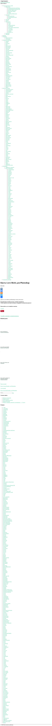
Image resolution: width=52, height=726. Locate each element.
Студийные (8, 79)
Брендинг (5, 444)
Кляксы (7, 112)
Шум (7, 162)
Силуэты (10, 249)
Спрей (7, 147)
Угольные (10, 265)
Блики (9, 175)
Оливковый (5, 596)
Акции (7, 20)
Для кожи (8, 53)
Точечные (8, 153)
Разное (4, 628)
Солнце (9, 254)
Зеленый (5, 501)
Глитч (7, 100)
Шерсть (9, 276)
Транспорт (5, 683)
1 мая (9, 24)
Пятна (9, 241)
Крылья (9, 214)
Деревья (10, 193)
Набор (9, 12)
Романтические (9, 75)
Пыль (9, 240)
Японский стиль (9, 165)
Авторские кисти (9, 89)
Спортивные (6, 660)
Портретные (8, 72)
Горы (9, 188)
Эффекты (8, 163)
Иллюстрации (9, 108)
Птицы (9, 238)
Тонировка (8, 82)
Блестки (10, 174)
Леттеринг (8, 118)
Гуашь (7, 104)
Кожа (7, 113)
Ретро (7, 73)
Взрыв (9, 183)
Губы (7, 105)
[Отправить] (26, 297)
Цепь (9, 271)
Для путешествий (9, 55)
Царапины (8, 157)
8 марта (9, 30)
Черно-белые (8, 84)
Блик (7, 95)
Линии (7, 119)
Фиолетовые (5, 692)
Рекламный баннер (7, 633)
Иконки (4, 506)
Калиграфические (9, 110)
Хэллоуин (10, 28)
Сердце (9, 247)
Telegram (7, 34)
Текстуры (5, 673)
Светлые (7, 77)
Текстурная (10, 260)
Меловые (10, 224)
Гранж (7, 102)
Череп (9, 272)
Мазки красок (9, 121)
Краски (7, 116)
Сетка (9, 248)
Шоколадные (8, 85)
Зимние (7, 56)
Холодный (8, 83)
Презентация (6, 621)
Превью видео (6, 620)
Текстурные (8, 151)
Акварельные (8, 90)
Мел (6, 126)
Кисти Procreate (6, 88)
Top (49, 723)
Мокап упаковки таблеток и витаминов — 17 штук (14, 402)
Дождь (9, 194)
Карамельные (6, 515)
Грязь (9, 191)
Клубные (8, 57)
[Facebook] (26, 291)
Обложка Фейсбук (7, 592)
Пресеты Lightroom (7, 40)
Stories (9, 18)
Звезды (9, 199)
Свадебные (8, 76)
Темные (7, 80)
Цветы (9, 270)
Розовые (7, 74)
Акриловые (8, 91)
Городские (8, 48)
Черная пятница (11, 25)
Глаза (7, 99)
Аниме (7, 92)
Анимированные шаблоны (14, 8)
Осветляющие (9, 66)
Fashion (7, 41)
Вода (7, 97)
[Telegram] (26, 295)
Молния (10, 226)
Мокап (4, 35)
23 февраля (10, 26)
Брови (9, 178)
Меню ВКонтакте (7, 566)
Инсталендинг (11, 16)
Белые (7, 42)
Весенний (5, 452)
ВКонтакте (8, 6)
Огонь (7, 131)
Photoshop (5, 166)
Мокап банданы (6, 401)
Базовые (10, 173)
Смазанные (8, 145)
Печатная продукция (7, 610)
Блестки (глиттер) (9, 94)
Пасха (9, 22)
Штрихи (7, 161)
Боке (7, 44)
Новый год (10, 32)
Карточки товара (11, 11)
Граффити (8, 103)
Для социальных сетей (8, 5)
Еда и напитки (6, 496)
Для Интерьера (9, 52)
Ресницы (7, 139)
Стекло (9, 256)
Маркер (7, 123)
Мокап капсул (6, 399)
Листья (7, 120)
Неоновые (8, 63)
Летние (7, 60)
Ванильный (8, 45)
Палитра (7, 132)
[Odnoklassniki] (26, 293)
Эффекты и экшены (10, 167)
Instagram (8, 14)
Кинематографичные (7, 520)
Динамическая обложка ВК (14, 9)
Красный (8, 59)
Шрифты (5, 36)
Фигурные (10, 268)
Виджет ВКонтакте (12, 10)
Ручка (7, 142)
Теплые (7, 81)
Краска (9, 210)
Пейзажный (8, 68)
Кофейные (5, 536)
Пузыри (10, 239)
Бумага (9, 181)
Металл (9, 225)
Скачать (2, 308)
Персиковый (8, 69)
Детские (7, 49)
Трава (7, 154)
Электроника (6, 718)
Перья (7, 134)
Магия (9, 220)
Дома (9, 196)
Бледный (7, 43)
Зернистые (8, 107)
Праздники (8, 21)
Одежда (4, 595)
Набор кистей (9, 128)
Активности (5, 425)
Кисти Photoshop (9, 168)
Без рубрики (5, 433)
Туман (9, 264)
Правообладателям (7, 279)
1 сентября (10, 29)
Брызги (9, 179)
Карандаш (8, 111)
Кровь (9, 213)
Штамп (7, 160)
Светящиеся (8, 143)
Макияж (7, 122)
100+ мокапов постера (8, 400)
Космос (7, 115)
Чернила (7, 158)
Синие (4, 651)
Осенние (7, 67)
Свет (9, 246)
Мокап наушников (7, 397)
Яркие (7, 87)
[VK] (26, 289)
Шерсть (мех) (8, 159)
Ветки (9, 182)
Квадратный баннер (7, 519)
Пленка (7, 71)
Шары (9, 275)
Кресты (9, 212)
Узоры (9, 267)
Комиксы (8, 114)
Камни (9, 204)
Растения (8, 138)
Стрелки (10, 257)
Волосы (7, 98)
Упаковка (5, 690)
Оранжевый (5, 597)
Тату (7, 150)
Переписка (5, 605)
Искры (9, 202)
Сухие (7, 149)
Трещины (10, 263)
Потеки (9, 237)
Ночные (7, 65)
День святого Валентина (13, 27)
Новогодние (8, 64)
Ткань (7, 152)
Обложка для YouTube (8, 590)
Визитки (5, 456)
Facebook (8, 33)
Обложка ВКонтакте (12, 13)
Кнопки (4, 528)
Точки (9, 261)
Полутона (8, 136)
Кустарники (10, 215)
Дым (9, 197)
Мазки (9, 221)
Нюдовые (5, 586)
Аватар (4, 420)
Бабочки (10, 171)
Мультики (8, 127)
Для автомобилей (9, 50)
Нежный (7, 61)
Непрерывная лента (12, 17)
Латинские (8, 38)
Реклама (5, 632)
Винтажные (8, 47)
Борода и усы (11, 177)
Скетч (7, 144)
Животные (8, 106)
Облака (7, 130)
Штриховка (10, 277)
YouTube (7, 19)
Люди (9, 218)
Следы (9, 252)
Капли (9, 205)
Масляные (8, 124)
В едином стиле (6, 449)
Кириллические (9, 37)
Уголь (7, 155)
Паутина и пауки (11, 233)
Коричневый (8, 58)
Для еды (7, 51)
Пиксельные (8, 135)
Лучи (9, 217)
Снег (7, 146)
